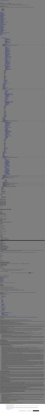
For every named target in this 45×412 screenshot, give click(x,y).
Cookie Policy (9, 409)
